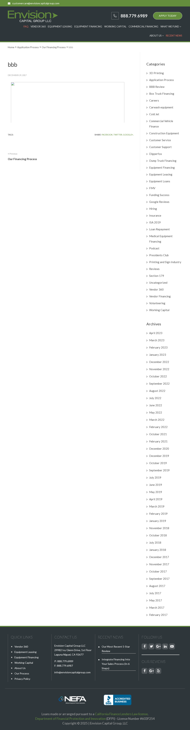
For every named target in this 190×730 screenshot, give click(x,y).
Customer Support (160, 147)
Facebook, (107, 134)
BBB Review (156, 86)
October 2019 (158, 463)
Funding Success (159, 195)
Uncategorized (158, 282)
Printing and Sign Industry (165, 262)
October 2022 (158, 376)
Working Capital (115, 26)
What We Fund (170, 26)
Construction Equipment (164, 133)
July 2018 (155, 542)
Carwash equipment (161, 107)
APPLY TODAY (167, 15)
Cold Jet (154, 114)
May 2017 (155, 600)
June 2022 (155, 405)
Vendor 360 (38, 26)
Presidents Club (159, 255)
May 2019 (155, 492)
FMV (152, 188)
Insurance (155, 215)
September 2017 (159, 578)
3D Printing (156, 73)
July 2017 (155, 593)
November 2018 (159, 528)
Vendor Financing (160, 296)
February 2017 (158, 614)
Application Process (161, 80)
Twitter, (118, 134)
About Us (156, 35)
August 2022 (157, 390)
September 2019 (159, 470)
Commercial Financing (143, 26)
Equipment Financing (88, 26)
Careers (154, 100)
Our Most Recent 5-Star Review (116, 649)
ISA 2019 (155, 222)
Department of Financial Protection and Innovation (70, 719)
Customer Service (160, 140)
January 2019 (157, 520)
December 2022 (159, 362)
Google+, (128, 134)
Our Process (21, 673)
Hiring (153, 208)
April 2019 (155, 499)
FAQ (26, 26)
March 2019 (156, 506)
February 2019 (158, 513)
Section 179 (156, 275)
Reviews (154, 269)
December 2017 (159, 557)
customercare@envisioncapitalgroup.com (36, 3)
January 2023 (157, 354)
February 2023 (158, 347)
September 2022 (159, 383)
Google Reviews (159, 201)
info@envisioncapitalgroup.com (72, 672)
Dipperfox (155, 153)
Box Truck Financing (161, 93)
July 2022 (155, 398)
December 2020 (159, 448)
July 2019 (155, 477)
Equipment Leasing (60, 26)
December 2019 (159, 455)
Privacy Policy (22, 678)
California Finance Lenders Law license (121, 714)
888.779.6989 (65, 661)
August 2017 (157, 586)
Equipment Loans (159, 181)
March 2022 (156, 419)
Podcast (154, 248)
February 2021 (158, 441)
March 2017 (156, 607)
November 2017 (159, 564)
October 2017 (158, 571)
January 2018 (157, 549)
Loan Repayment (159, 229)
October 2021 (158, 434)
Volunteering (157, 303)
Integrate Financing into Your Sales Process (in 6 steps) (116, 664)
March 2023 (156, 340)
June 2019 (155, 484)
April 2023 (155, 333)
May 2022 (155, 412)
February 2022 (158, 427)
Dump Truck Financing (162, 160)
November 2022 (159, 369)
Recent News (174, 35)
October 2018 (158, 535)
